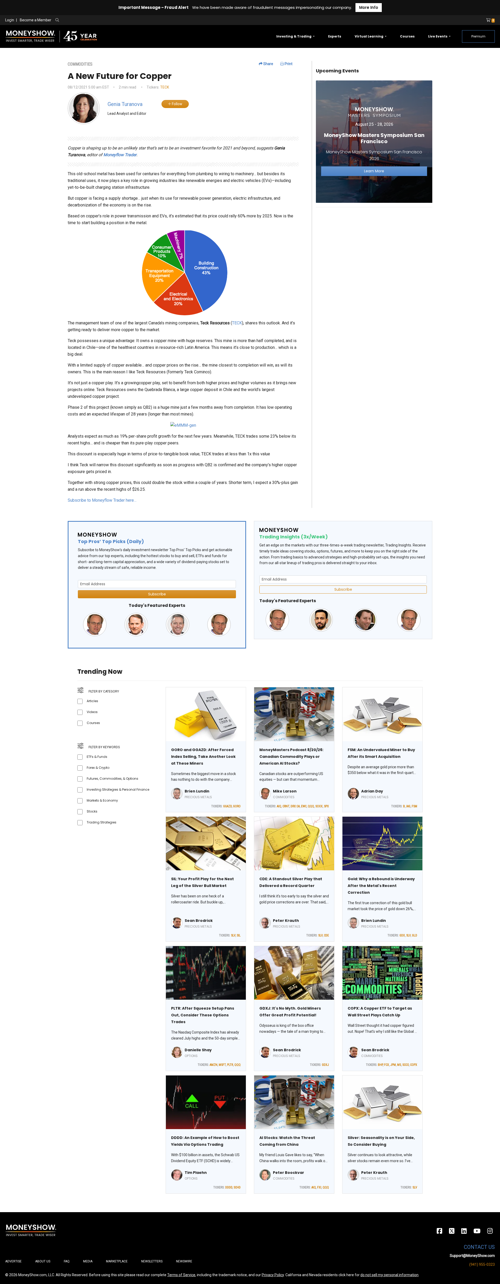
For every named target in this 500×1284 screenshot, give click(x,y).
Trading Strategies (101, 822)
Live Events (438, 36)
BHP (380, 1065)
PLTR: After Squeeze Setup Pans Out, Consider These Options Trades (202, 1015)
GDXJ (325, 1065)
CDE (326, 935)
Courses (407, 36)
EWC (304, 806)
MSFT (222, 1065)
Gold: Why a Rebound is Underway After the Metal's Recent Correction (381, 885)
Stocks (92, 811)
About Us (42, 1261)
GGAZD (227, 806)
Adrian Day (372, 791)
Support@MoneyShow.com (472, 1256)
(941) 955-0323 (482, 1264)
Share (267, 64)
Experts (334, 36)
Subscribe (157, 594)
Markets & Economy (102, 800)
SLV (233, 935)
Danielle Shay (198, 1050)
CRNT (286, 806)
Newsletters (151, 1261)
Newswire (184, 1261)
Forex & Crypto (98, 767)
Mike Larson (285, 791)
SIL (239, 935)
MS (399, 1065)
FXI (319, 1187)
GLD (414, 935)
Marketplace (117, 1261)
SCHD (237, 1187)
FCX (386, 1065)
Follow (176, 104)
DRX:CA (295, 806)
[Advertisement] (374, 247)
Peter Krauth (286, 920)
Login (9, 20)
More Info (368, 7)
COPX (413, 1065)
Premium (478, 36)
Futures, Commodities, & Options (112, 778)
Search (113, 20)
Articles (92, 701)
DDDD (228, 1187)
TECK (164, 87)
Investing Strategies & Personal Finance (118, 789)
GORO (237, 806)
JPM (393, 1065)
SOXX (319, 806)
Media (87, 1261)
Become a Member (35, 20)
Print (288, 64)
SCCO (405, 1065)
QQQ (311, 806)
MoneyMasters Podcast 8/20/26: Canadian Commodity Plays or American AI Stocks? (291, 756)
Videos (92, 712)
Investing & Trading (294, 36)
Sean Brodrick (199, 920)
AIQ (279, 806)
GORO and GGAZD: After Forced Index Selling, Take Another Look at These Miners (203, 756)
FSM (414, 806)
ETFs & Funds (97, 756)
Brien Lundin (197, 791)
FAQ (67, 1261)
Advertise (13, 1261)
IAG (408, 806)
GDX (402, 935)
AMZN (213, 1065)
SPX (326, 806)
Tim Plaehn (196, 1172)
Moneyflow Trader (119, 154)
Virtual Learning (369, 36)
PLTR (230, 1065)
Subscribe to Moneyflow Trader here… (102, 500)
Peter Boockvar (288, 1172)
